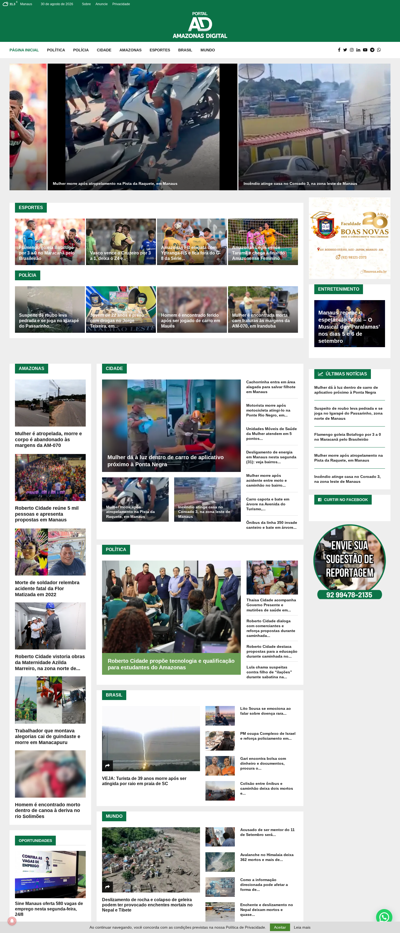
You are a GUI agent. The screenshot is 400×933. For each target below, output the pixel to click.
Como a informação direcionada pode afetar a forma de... (264, 885)
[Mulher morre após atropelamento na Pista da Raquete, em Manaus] (135, 499)
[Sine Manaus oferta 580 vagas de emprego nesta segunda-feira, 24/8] (50, 874)
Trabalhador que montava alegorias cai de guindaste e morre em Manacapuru (47, 736)
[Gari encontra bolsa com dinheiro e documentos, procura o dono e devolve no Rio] (220, 766)
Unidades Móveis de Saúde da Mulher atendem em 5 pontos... (271, 434)
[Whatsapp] (380, 50)
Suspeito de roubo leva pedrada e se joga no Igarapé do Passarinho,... (49, 320)
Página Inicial (24, 50)
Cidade (104, 50)
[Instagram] (353, 50)
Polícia (81, 50)
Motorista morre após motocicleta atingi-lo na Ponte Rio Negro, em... (268, 410)
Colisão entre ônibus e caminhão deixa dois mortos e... (266, 788)
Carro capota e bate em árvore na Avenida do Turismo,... (267, 504)
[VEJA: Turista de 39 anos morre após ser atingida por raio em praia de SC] (151, 738)
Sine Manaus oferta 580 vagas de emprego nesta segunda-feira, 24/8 (49, 909)
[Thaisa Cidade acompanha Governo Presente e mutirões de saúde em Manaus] (272, 578)
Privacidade (121, 4)
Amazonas (130, 50)
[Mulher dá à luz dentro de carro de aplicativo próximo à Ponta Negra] (171, 426)
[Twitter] (346, 50)
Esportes (160, 50)
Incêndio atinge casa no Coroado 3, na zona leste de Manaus (90, 183)
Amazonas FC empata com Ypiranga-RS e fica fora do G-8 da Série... (191, 253)
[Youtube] (366, 50)
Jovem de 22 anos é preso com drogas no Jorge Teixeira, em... (117, 320)
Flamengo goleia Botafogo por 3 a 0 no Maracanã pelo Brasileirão (47, 253)
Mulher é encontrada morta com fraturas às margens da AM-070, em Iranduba (261, 320)
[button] (384, 917)
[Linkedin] (359, 50)
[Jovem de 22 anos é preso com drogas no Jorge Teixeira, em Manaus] (121, 309)
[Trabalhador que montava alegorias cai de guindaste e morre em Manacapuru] (50, 699)
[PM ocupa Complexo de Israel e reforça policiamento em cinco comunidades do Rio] (220, 741)
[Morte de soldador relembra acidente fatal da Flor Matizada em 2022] (50, 552)
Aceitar (280, 927)
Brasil (185, 50)
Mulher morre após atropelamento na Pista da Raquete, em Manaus (130, 512)
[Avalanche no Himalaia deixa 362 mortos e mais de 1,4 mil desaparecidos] (220, 862)
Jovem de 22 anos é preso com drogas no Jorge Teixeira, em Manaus (288, 183)
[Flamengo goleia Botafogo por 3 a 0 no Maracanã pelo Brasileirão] (50, 242)
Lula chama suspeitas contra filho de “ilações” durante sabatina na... (269, 672)
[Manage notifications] (12, 921)
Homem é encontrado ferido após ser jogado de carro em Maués (190, 320)
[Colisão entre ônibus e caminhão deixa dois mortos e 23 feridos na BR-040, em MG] (220, 791)
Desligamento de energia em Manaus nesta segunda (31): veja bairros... (271, 457)
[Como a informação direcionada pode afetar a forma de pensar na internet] (220, 887)
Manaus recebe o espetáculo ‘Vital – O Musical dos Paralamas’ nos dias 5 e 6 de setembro (349, 327)
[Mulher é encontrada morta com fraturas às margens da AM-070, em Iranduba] (263, 309)
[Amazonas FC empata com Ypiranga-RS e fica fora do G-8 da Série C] (192, 242)
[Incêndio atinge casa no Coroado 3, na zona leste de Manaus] (207, 499)
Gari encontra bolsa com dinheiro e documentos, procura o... (263, 763)
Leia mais (302, 927)
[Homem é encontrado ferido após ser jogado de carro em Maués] (192, 309)
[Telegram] (373, 50)
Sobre (86, 4)
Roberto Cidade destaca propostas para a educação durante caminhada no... (272, 651)
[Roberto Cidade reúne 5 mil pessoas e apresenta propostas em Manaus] (50, 477)
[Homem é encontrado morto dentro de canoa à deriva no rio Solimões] (50, 773)
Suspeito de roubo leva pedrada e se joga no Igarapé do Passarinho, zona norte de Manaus (348, 413)
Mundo (208, 50)
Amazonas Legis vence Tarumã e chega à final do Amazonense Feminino (258, 253)
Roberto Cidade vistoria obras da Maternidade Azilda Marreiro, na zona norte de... (50, 662)
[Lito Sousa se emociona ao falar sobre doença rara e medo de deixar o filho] (220, 716)
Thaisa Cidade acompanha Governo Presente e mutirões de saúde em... (271, 605)
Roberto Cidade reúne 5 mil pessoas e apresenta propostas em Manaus (47, 514)
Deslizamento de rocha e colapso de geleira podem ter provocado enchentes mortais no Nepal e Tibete (147, 904)
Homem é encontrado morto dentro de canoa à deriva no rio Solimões (47, 810)
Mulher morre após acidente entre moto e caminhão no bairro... (266, 480)
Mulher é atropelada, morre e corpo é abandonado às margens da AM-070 (48, 439)
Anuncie (102, 4)
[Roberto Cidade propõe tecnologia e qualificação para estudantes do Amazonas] (171, 607)
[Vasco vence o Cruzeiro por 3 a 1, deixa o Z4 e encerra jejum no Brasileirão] (121, 242)
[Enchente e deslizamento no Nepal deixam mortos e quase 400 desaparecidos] (220, 912)
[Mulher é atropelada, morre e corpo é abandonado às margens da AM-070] (50, 403)
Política (56, 50)
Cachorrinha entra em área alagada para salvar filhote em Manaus (271, 387)
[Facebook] (340, 50)
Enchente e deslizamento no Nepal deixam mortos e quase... (266, 910)
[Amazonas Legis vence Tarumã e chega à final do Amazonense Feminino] (263, 242)
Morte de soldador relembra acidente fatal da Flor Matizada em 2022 (47, 588)
